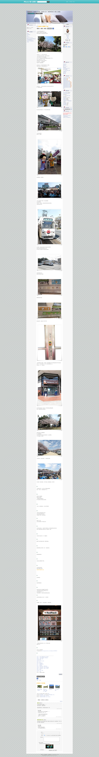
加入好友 (67, 38)
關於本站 (67, 35)
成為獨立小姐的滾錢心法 (67, 117)
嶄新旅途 (64, 65)
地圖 (67, 37)
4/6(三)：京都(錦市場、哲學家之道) (42, 666)
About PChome (54, 754)
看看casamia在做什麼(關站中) (31, 38)
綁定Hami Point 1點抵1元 (67, 115)
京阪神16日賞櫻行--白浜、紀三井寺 (45, 696)
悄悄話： (42, 735)
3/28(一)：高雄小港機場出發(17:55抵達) (42, 656)
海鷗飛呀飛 (29, 11)
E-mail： (42, 733)
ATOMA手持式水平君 (66, 68)
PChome (71, 1)
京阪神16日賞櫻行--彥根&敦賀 (45, 695)
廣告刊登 (42, 754)
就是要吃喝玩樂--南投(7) (66, 87)
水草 (27, 35)
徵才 (58, 754)
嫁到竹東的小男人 (40, 719)
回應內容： (42, 737)
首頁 (27, 22)
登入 (74, 1)
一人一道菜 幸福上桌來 (66, 70)
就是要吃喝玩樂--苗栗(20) (67, 86)
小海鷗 (40, 680)
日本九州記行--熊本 (57, 690)
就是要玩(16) (65, 78)
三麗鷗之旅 (65, 71)
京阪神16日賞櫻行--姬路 (40, 569)
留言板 (68, 36)
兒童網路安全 (50, 754)
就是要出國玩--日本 (51, 694)
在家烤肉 (64, 98)
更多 (64, 88)
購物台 (28, 33)
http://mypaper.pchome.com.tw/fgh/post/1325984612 (49, 650)
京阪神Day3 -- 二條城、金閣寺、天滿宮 (45, 690)
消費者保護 (45, 754)
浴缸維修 (64, 72)
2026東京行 (50, 689)
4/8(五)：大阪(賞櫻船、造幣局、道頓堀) (42, 668)
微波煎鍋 (64, 67)
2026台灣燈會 (65, 69)
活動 (29, 22)
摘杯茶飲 (64, 73)
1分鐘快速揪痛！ (65, 116)
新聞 (67, 1)
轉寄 (48, 693)
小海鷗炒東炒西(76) (66, 77)
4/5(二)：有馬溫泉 (39, 665)
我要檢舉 (60, 674)
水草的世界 (28, 34)
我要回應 (61, 701)
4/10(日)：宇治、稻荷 (40, 670)
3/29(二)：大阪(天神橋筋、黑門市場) (42, 657)
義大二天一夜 (65, 66)
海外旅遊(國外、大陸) (42, 694)
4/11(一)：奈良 (39, 671)
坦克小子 (28, 36)
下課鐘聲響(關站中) (30, 39)
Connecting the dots (30, 37)
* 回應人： (42, 732)
